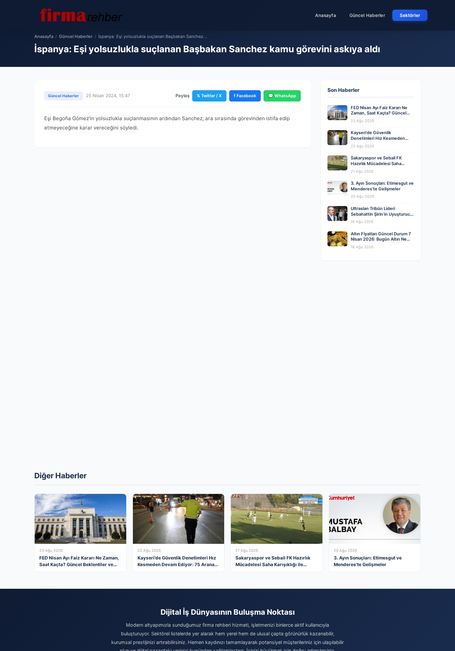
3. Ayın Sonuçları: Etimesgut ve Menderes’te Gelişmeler (382, 186)
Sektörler (410, 15)
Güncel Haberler (367, 15)
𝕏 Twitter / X (209, 95)
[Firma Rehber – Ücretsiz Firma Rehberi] (81, 15)
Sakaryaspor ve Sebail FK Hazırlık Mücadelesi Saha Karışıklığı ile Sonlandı (376, 163)
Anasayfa (325, 15)
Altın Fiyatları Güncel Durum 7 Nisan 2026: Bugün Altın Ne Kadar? (381, 239)
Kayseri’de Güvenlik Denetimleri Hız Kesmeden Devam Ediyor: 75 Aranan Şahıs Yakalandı (382, 141)
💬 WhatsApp (282, 95)
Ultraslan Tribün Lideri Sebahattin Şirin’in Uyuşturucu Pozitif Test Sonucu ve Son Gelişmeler (382, 217)
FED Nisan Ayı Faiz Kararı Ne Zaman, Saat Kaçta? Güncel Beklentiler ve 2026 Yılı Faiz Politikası (379, 116)
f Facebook (245, 95)
